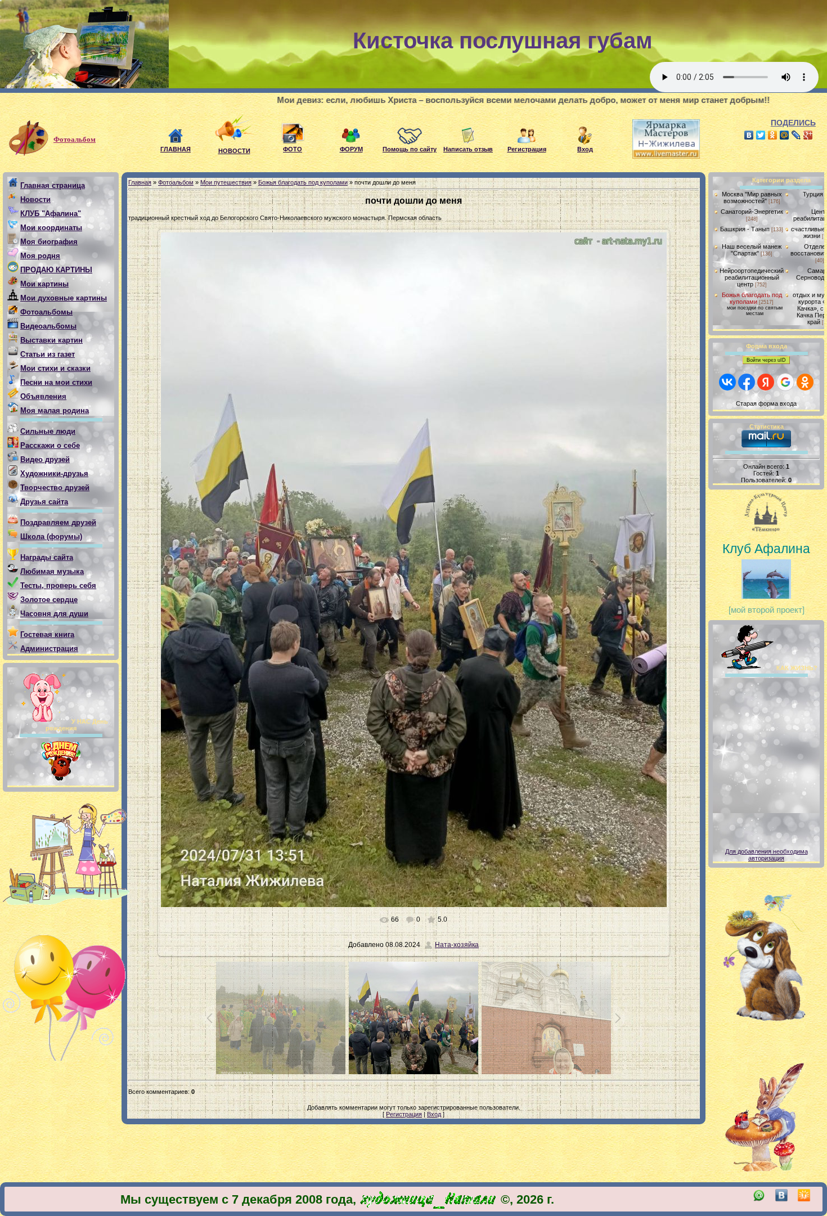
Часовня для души (54, 613)
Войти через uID (766, 360)
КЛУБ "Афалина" (50, 213)
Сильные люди (47, 431)
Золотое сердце (49, 599)
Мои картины (44, 284)
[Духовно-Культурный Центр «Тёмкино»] (766, 514)
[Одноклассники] (773, 135)
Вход (434, 1114)
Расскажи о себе (50, 445)
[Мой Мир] (784, 135)
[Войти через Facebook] (746, 382)
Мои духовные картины (63, 298)
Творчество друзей (54, 487)
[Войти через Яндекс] (765, 382)
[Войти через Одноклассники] (805, 382)
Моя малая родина (54, 410)
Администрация (49, 648)
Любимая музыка (52, 571)
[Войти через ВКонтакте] (727, 382)
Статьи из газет (47, 354)
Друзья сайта (44, 501)
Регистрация (404, 1114)
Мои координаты (51, 227)
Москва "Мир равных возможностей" (752, 197)
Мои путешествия (225, 182)
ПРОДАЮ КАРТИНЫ (56, 270)
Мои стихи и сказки (55, 368)
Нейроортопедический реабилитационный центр (752, 277)
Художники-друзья (54, 473)
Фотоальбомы (46, 312)
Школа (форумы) (51, 536)
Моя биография (49, 241)
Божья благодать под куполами (303, 182)
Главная (139, 182)
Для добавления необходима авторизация (766, 854)
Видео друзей (45, 459)
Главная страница (52, 185)
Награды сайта (46, 557)
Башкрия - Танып (745, 229)
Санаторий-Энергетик (752, 211)
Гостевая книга (47, 634)
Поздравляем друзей (58, 522)
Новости (35, 199)
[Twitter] (761, 135)
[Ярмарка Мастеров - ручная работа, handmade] (657, 156)
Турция (813, 194)
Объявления (43, 396)
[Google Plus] (808, 135)
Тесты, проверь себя (58, 585)
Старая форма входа (766, 403)
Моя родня (40, 256)
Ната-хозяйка (457, 945)
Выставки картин (51, 340)
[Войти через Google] (785, 382)
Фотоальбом (74, 139)
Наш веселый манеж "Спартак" (751, 250)
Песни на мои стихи (56, 382)
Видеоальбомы (48, 326)
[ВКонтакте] (749, 135)
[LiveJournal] (796, 135)
